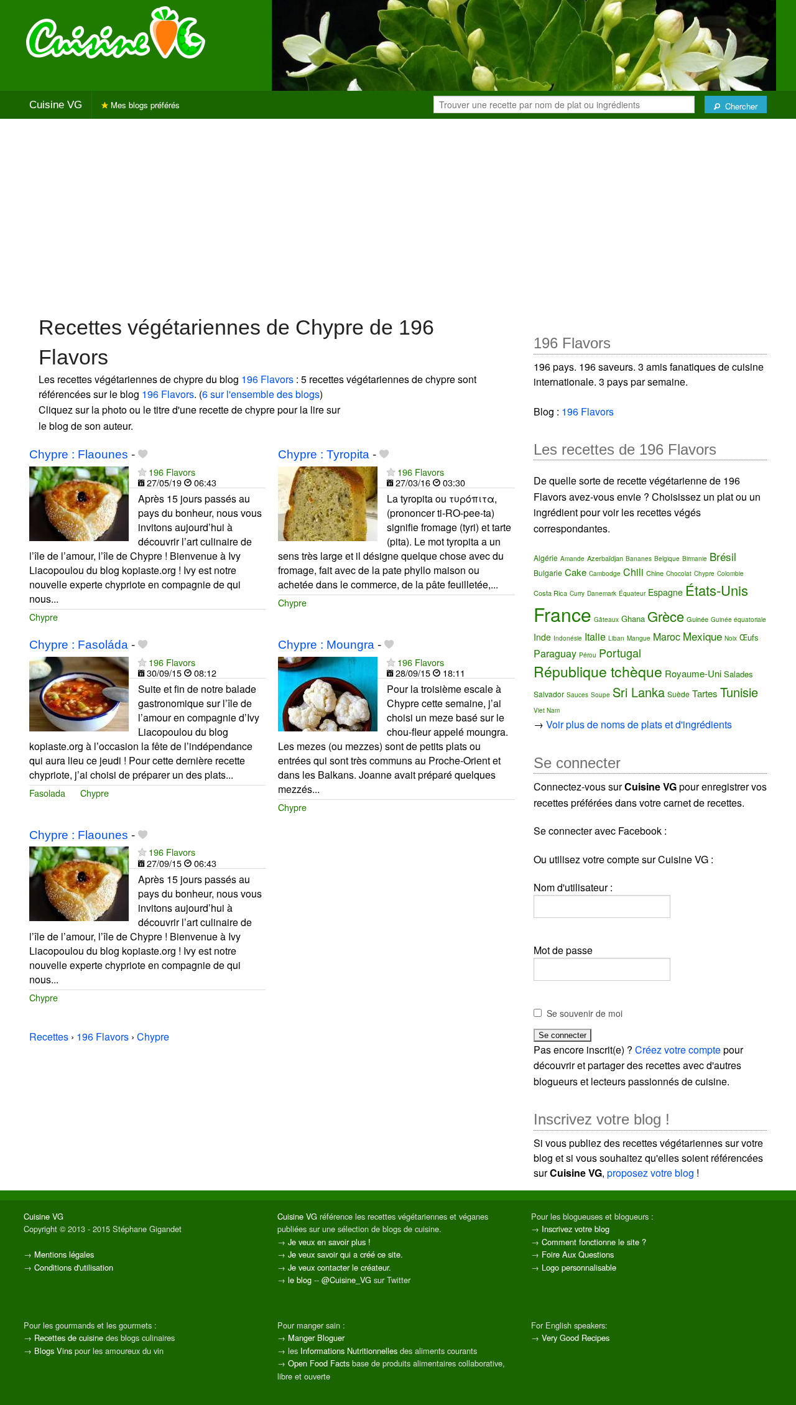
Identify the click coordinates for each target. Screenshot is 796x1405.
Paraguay (555, 653)
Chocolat (679, 573)
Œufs (749, 637)
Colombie (730, 573)
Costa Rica (550, 593)
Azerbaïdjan (605, 558)
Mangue (638, 638)
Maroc (666, 636)
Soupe (600, 694)
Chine (655, 573)
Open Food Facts (318, 1363)
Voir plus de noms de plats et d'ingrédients (639, 724)
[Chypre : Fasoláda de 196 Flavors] (79, 692)
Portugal (620, 652)
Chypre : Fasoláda (78, 644)
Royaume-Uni (693, 673)
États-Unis (716, 590)
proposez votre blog (650, 1173)
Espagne (665, 592)
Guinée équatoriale (738, 619)
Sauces (577, 694)
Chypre (43, 616)
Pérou (587, 655)
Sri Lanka (639, 692)
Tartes (705, 693)
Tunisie (739, 692)
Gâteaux (606, 619)
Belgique (667, 558)
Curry (577, 593)
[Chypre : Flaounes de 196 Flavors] (79, 502)
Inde (542, 637)
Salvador (549, 694)
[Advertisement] (398, 216)
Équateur (632, 593)
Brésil (723, 556)
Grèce (665, 616)
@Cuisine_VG (346, 1280)
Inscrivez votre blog (575, 1229)
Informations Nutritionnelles (348, 1350)
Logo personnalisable (579, 1267)
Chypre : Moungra (326, 644)
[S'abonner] (142, 471)
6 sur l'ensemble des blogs (261, 394)
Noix (730, 638)
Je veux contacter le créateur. (339, 1267)
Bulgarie (548, 572)
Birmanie (694, 558)
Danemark (601, 593)
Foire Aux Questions (578, 1254)
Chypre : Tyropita (323, 454)
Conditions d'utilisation (73, 1267)
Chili (633, 572)
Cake (575, 571)
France (562, 614)
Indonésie (567, 638)
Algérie (546, 557)
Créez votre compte (678, 1049)
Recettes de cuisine (68, 1337)
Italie (595, 636)
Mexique (702, 636)
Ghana (633, 618)
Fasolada (47, 792)
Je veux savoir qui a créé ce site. (345, 1254)
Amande (572, 558)
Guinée (697, 619)
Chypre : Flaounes (78, 454)
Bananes (639, 558)
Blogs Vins (53, 1350)
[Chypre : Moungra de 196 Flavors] (327, 692)
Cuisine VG (55, 105)
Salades (738, 674)
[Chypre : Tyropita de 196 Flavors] (327, 502)
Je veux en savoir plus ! (329, 1242)
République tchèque (598, 671)
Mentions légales (64, 1254)
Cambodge (605, 573)
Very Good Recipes (575, 1337)
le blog (300, 1280)
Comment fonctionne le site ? (594, 1242)
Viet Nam (547, 710)
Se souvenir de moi (584, 1013)
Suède (678, 694)
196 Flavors (267, 379)
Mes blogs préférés (144, 105)
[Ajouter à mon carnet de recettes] (142, 454)
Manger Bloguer (316, 1337)
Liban (616, 638)
